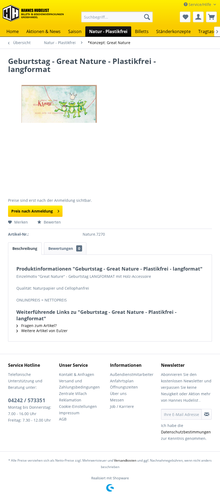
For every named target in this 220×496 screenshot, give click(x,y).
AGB (63, 419)
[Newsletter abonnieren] (206, 414)
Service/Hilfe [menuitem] (200, 4)
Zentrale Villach (73, 393)
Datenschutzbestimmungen (186, 431)
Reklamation (70, 399)
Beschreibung (24, 248)
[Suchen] (147, 17)
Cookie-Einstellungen (78, 406)
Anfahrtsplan (122, 380)
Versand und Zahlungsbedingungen (79, 384)
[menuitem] (117, 17)
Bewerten (52, 222)
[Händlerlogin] (198, 17)
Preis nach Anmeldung (32, 211)
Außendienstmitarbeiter (131, 374)
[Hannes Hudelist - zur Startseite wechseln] (33, 14)
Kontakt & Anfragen (76, 374)
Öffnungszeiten (124, 387)
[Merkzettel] (185, 17)
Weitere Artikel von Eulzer (44, 330)
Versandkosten (125, 460)
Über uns (118, 393)
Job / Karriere (122, 406)
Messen (117, 399)
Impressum (69, 412)
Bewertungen (64, 248)
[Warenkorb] (211, 17)
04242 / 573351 (26, 400)
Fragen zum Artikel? (38, 325)
